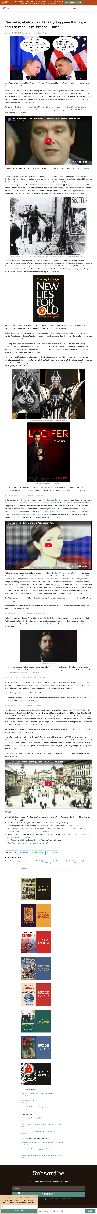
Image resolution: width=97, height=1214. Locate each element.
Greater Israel (39, 579)
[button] (48, 2)
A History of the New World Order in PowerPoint (37, 1093)
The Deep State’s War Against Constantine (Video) (38, 1131)
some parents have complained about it (40, 685)
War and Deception (27, 1100)
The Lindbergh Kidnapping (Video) (16, 861)
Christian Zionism (80, 710)
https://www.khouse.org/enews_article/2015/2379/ (27, 843)
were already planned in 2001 (78, 576)
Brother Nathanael (44, 487)
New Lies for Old (23, 269)
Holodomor (45, 185)
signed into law (52, 509)
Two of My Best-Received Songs (32, 1107)
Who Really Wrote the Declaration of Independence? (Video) (42, 1124)
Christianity (23, 33)
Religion (45, 33)
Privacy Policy (59, 1211)
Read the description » (73, 2)
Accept (90, 1211)
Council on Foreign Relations (58, 500)
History (40, 33)
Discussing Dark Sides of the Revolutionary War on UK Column (42, 1142)
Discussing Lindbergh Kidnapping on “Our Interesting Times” (41, 1149)
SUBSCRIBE (19, 1211)
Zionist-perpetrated (62, 573)
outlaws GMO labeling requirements (34, 514)
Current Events (32, 33)
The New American (49, 91)
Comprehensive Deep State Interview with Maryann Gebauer (41, 1155)
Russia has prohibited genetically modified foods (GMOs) (67, 511)
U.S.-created (15, 587)
